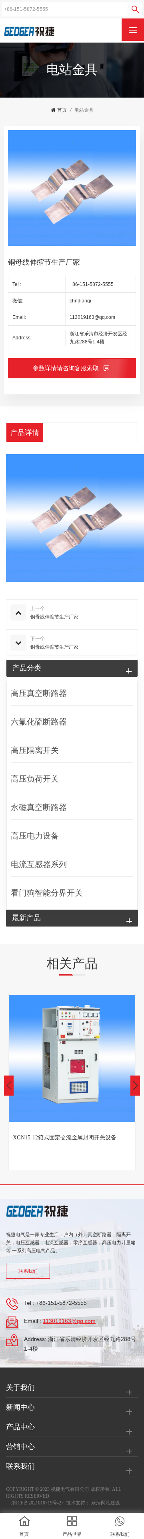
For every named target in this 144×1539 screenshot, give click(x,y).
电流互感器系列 (39, 864)
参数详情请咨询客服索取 (66, 368)
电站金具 (84, 110)
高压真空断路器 (39, 693)
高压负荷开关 (35, 778)
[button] (135, 1086)
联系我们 (28, 1271)
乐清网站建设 (105, 1503)
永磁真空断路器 (39, 807)
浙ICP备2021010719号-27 (37, 1503)
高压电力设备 (35, 835)
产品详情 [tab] (24, 433)
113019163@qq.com (92, 317)
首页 (62, 110)
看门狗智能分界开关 (47, 892)
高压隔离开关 (35, 750)
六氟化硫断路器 (39, 721)
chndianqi (80, 301)
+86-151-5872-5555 (92, 284)
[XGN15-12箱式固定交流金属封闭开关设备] (72, 1058)
